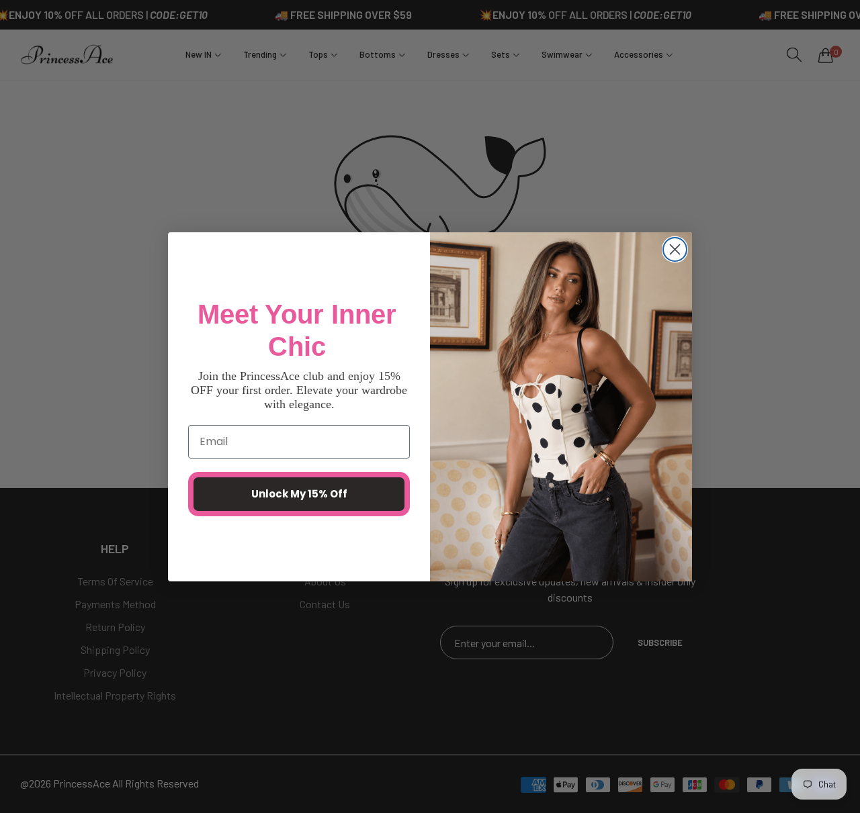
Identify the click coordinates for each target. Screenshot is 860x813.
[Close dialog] (675, 249)
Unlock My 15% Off (299, 494)
